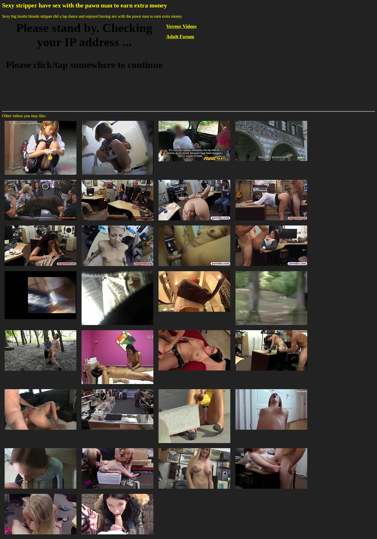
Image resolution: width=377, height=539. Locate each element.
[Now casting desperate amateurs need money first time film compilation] (194, 330)
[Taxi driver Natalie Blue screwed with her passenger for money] (271, 120)
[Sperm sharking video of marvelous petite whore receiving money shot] (117, 120)
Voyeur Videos (181, 26)
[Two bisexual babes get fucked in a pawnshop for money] (40, 179)
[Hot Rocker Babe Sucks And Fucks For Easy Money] (271, 330)
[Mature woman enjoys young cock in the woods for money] (40, 330)
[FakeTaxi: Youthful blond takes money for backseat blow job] (194, 120)
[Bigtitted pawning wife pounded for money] (271, 448)
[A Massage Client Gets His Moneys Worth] (117, 330)
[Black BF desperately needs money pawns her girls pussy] (117, 225)
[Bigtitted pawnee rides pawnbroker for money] (194, 448)
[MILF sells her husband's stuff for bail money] (117, 389)
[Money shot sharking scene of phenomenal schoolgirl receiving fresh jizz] (40, 120)
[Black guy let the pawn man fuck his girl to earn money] (194, 179)
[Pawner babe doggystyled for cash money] (40, 493)
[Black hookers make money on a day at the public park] (271, 271)
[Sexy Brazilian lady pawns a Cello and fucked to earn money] (40, 225)
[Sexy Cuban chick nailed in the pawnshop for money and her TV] (117, 179)
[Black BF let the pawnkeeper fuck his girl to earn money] (194, 225)
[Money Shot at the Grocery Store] (40, 271)
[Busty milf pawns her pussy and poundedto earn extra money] (271, 225)
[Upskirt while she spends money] (194, 271)
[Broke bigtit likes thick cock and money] (40, 448)
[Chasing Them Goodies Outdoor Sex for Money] (40, 389)
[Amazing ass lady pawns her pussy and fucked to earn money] (271, 179)
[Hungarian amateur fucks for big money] (271, 389)
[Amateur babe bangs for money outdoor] (117, 493)
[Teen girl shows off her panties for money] (194, 389)
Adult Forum (180, 36)
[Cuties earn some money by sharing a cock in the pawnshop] (117, 448)
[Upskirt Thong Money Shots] (117, 271)
